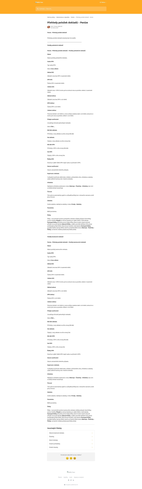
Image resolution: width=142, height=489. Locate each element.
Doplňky (66, 477)
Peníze (72, 17)
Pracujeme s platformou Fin (72, 484)
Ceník (70, 477)
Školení (60, 477)
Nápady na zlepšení (79, 477)
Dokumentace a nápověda (62, 17)
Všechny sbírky (51, 17)
